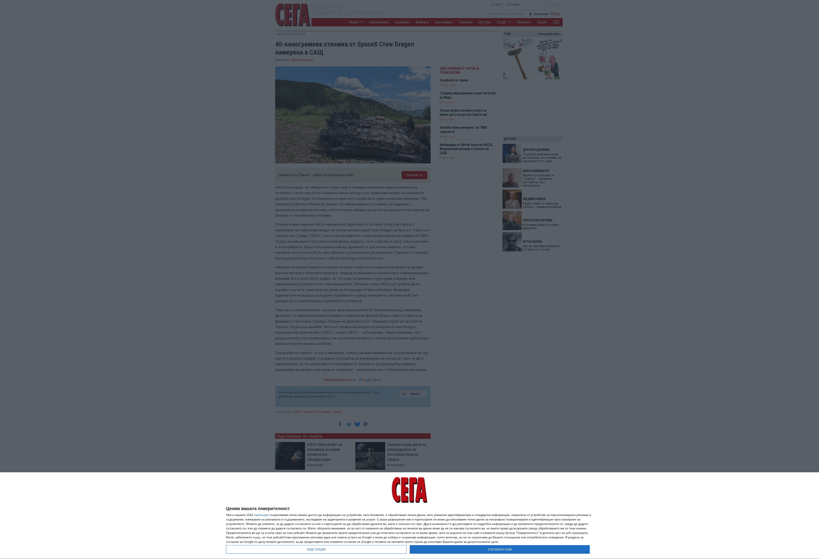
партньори (261, 514)
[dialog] (409, 516)
